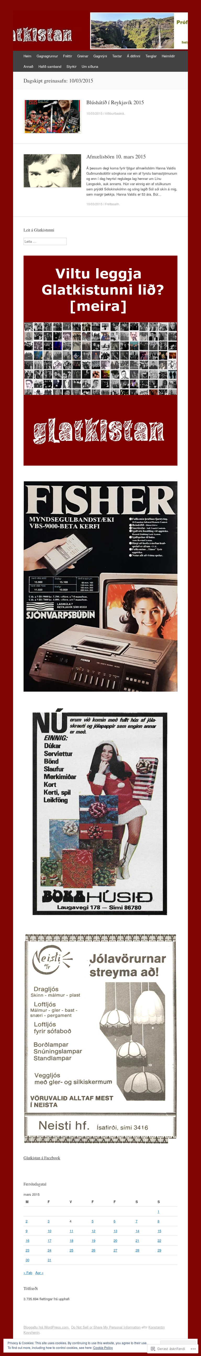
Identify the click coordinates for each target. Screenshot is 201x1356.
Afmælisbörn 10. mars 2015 (116, 156)
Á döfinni (133, 55)
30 (27, 1259)
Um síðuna (90, 66)
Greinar (82, 55)
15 (159, 1230)
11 (71, 1230)
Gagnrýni (100, 55)
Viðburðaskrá (114, 113)
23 (27, 1250)
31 (49, 1259)
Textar (117, 55)
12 (93, 1230)
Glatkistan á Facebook (42, 1157)
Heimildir (168, 55)
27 (115, 1250)
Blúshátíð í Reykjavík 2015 (115, 102)
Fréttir (67, 55)
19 (93, 1240)
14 (137, 1230)
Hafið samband (49, 66)
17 (49, 1240)
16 (27, 1240)
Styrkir (71, 66)
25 (71, 1250)
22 (159, 1240)
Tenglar (151, 55)
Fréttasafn (112, 204)
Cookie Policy (103, 1347)
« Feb (28, 1272)
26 (93, 1250)
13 (115, 1230)
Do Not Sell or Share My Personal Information (106, 1327)
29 (159, 1250)
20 (115, 1240)
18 (71, 1240)
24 (49, 1250)
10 (49, 1230)
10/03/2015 (94, 113)
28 (137, 1250)
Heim (27, 55)
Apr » (39, 1272)
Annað (28, 66)
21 (137, 1240)
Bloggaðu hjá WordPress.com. (47, 1327)
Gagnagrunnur (47, 55)
